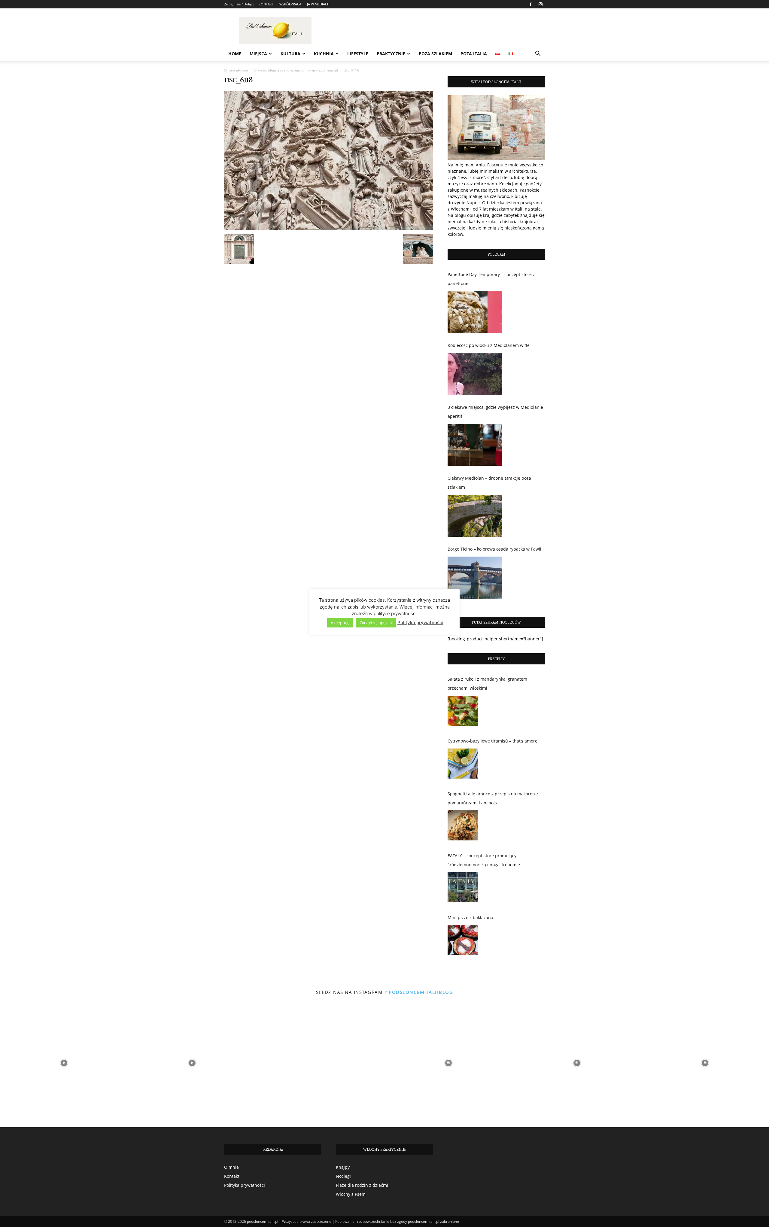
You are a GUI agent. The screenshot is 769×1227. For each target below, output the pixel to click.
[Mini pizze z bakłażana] (463, 941)
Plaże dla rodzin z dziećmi (362, 1185)
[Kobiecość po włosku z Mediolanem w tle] (475, 374)
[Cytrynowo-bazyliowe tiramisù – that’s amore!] (463, 765)
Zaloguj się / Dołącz (239, 4)
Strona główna (236, 70)
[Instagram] (540, 4)
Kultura (290, 53)
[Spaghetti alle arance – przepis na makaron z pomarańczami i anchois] (463, 826)
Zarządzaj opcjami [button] (376, 622)
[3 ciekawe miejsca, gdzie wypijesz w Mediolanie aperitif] (475, 445)
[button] (537, 54)
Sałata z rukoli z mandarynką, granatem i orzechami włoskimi (489, 683)
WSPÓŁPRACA (290, 4)
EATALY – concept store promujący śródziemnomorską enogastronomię (484, 860)
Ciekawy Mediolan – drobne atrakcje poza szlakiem (489, 482)
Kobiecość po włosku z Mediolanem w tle (489, 345)
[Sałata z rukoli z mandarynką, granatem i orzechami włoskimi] (463, 712)
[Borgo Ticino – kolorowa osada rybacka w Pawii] (475, 578)
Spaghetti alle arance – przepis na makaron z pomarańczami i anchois (493, 798)
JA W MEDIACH (318, 4)
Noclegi (343, 1176)
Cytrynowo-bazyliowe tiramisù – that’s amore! (493, 741)
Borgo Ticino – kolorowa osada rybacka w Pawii (494, 549)
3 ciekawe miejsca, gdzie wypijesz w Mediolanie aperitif (495, 411)
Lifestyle (357, 53)
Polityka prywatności (244, 1185)
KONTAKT (266, 4)
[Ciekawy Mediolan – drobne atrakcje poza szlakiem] (475, 516)
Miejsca (258, 53)
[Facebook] (530, 4)
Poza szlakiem (435, 53)
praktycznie (391, 53)
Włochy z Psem (351, 1194)
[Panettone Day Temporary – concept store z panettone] (475, 312)
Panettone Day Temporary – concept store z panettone (491, 279)
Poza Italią (473, 53)
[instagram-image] (64, 1063)
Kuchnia (324, 53)
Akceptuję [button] (340, 622)
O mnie (231, 1167)
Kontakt (231, 1176)
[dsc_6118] (328, 228)
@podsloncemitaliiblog (418, 992)
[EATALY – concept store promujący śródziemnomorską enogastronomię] (463, 888)
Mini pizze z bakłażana (470, 917)
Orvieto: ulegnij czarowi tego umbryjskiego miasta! (296, 70)
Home (234, 53)
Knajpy (343, 1167)
